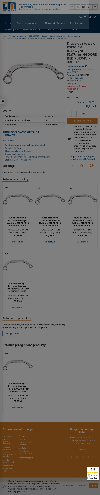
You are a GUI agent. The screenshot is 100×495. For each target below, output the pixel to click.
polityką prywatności (54, 32)
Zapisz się (72, 37)
